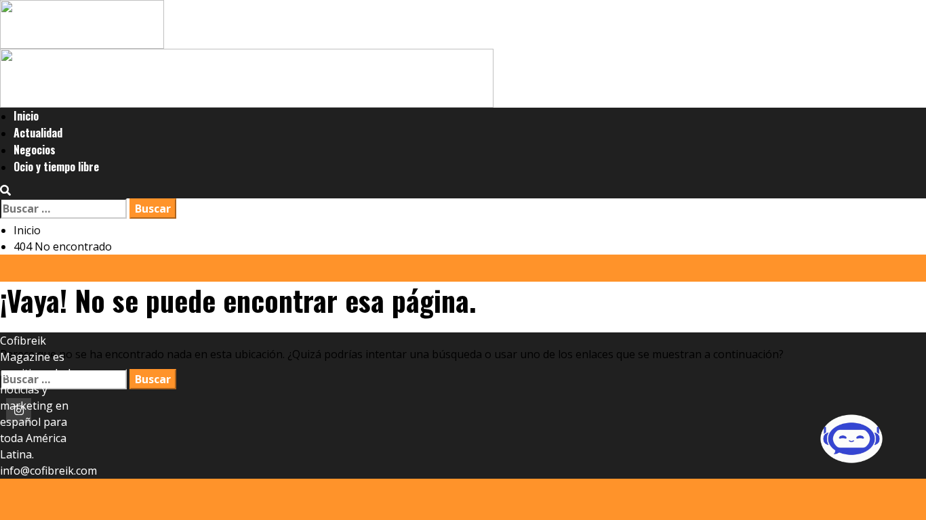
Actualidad (38, 133)
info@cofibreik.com (48, 470)
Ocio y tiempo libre (56, 166)
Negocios (35, 150)
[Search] (5, 190)
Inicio (26, 116)
